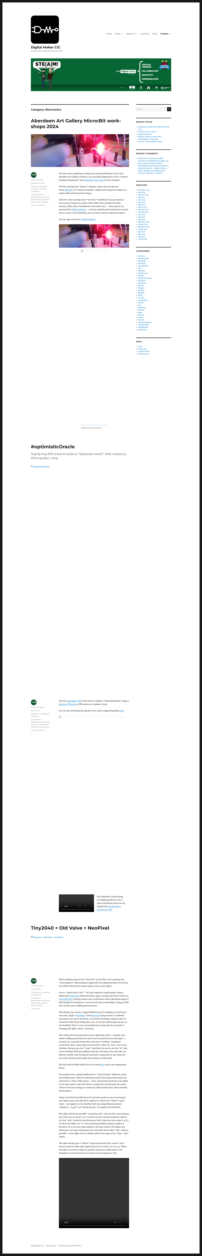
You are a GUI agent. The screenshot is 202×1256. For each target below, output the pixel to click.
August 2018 (142, 229)
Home (109, 34)
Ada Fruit (96, 1015)
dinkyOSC (141, 271)
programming (36, 199)
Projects (165, 34)
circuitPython (36, 719)
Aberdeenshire (143, 258)
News (117, 34)
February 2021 (143, 212)
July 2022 (141, 197)
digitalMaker (36, 197)
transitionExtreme (145, 322)
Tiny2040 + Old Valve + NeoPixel (70, 928)
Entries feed (142, 349)
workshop (44, 202)
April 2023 (142, 193)
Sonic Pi (141, 320)
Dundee (141, 276)
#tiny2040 (74, 996)
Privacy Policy (51, 1246)
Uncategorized (143, 325)
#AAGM (84, 219)
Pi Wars (141, 303)
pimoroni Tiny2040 (68, 704)
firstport (141, 288)
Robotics (45, 727)
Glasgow (141, 293)
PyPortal (141, 310)
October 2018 (143, 224)
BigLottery (142, 263)
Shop (154, 34)
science (141, 317)
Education (43, 186)
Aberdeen (34, 186)
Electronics (35, 189)
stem (38, 202)
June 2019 (141, 215)
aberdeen (40, 194)
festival (140, 286)
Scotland (45, 199)
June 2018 (141, 232)
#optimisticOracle (53, 446)
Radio (140, 313)
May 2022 (141, 202)
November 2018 (144, 222)
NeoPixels (80, 1015)
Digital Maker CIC (46, 47)
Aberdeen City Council (95, 180)
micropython (143, 300)
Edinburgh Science (145, 278)
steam (33, 202)
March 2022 (142, 207)
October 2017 (143, 239)
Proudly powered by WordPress (69, 1246)
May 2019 (141, 217)
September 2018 (144, 227)
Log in (140, 347)
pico (139, 305)
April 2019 (142, 220)
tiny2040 (38, 1005)
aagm (33, 194)
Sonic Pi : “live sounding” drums (150, 142)
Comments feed (144, 351)
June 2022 (141, 200)
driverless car (143, 273)
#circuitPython (66, 999)
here (122, 711)
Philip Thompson (37, 180)
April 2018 (141, 237)
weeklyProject (36, 995)
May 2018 (141, 234)
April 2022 (142, 205)
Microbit (69, 190)
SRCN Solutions (79, 209)
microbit (43, 189)
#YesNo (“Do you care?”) (147, 132)
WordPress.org (143, 354)
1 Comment (35, 1009)
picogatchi (142, 308)
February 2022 (143, 210)
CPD (139, 268)
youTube (145, 34)
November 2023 (144, 190)
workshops (35, 191)
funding (141, 290)
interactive (35, 724)
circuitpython (44, 714)
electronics (45, 197)
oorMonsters (44, 724)
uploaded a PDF (74, 701)
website (91, 219)
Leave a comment (38, 205)
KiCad (140, 295)
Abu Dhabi (142, 261)
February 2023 (143, 195)
